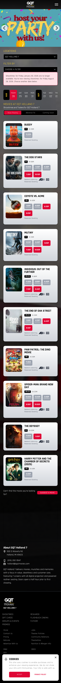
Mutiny (28, 232)
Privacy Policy (40, 674)
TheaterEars (36, 640)
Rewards (34, 614)
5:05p (46, 243)
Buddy (28, 125)
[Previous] (4, 28)
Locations (9, 51)
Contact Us (7, 633)
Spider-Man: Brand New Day (38, 386)
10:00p (37, 404)
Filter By (9, 64)
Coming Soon (48, 112)
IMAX (5, 649)
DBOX (33, 649)
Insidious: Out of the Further (37, 270)
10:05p (37, 250)
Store (5, 630)
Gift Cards (7, 617)
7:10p (28, 289)
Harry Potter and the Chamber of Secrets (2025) (37, 461)
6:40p (46, 321)
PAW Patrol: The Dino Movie (37, 351)
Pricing (6, 637)
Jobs (33, 630)
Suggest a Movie (47, 492)
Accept (19, 674)
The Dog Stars (33, 157)
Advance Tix (30, 112)
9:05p (28, 213)
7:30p (28, 250)
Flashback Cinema (39, 617)
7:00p (37, 436)
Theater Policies (38, 633)
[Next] (56, 28)
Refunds (6, 640)
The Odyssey (32, 426)
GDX (5, 652)
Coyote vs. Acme (34, 196)
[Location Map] (30, 523)
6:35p (46, 206)
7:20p (28, 174)
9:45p (37, 289)
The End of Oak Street (37, 311)
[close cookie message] (55, 657)
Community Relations (40, 637)
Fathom (34, 621)
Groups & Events (10, 621)
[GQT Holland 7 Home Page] (30, 4)
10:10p (37, 174)
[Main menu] (56, 4)
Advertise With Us (10, 643)
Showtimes (7, 614)
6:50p (28, 404)
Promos (6, 624)
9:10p (28, 328)
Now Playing (13, 112)
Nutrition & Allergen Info (41, 643)
